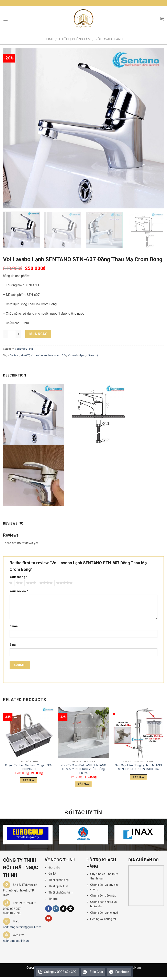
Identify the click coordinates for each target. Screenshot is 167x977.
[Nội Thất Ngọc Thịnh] (83, 19)
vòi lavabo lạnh (76, 355)
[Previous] (11, 128)
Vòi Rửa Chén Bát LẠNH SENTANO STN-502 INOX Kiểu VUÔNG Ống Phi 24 (83, 769)
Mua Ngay (38, 334)
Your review (19, 591)
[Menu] (5, 19)
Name (14, 626)
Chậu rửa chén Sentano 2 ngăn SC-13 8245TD (28, 767)
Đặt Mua (28, 780)
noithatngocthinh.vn (16, 940)
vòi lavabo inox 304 (55, 355)
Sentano (15, 355)
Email (13, 645)
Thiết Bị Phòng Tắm (74, 39)
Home (49, 39)
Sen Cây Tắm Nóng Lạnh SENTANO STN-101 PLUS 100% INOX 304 (138, 767)
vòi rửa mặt (92, 355)
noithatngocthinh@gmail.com (22, 927)
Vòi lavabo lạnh (109, 39)
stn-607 (25, 355)
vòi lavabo (37, 355)
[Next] (155, 128)
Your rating (18, 577)
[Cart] (162, 19)
